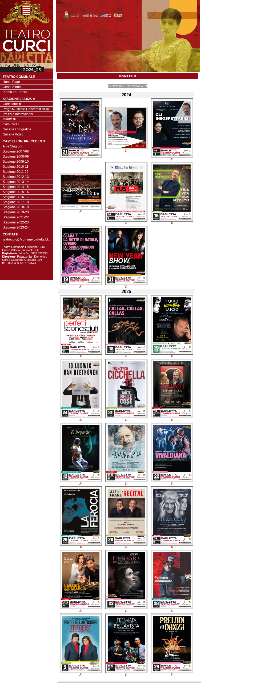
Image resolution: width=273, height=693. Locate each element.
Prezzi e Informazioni (18, 114)
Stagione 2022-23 (16, 222)
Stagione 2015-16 (16, 192)
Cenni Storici (12, 87)
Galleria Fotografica (17, 129)
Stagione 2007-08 (16, 151)
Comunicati (11, 124)
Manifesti (9, 119)
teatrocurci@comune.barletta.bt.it (26, 239)
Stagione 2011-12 (16, 172)
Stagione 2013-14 (16, 182)
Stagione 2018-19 (16, 207)
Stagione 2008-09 (16, 156)
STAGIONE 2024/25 (18, 99)
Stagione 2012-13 (16, 177)
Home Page (11, 82)
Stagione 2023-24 (16, 227)
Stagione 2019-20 (16, 212)
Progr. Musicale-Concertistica (24, 109)
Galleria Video (13, 134)
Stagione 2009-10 (16, 161)
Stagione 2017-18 (16, 202)
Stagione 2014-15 (16, 187)
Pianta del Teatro (15, 92)
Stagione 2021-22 (16, 217)
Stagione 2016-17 (16, 197)
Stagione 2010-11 (16, 167)
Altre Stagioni (12, 146)
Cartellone (11, 104)
